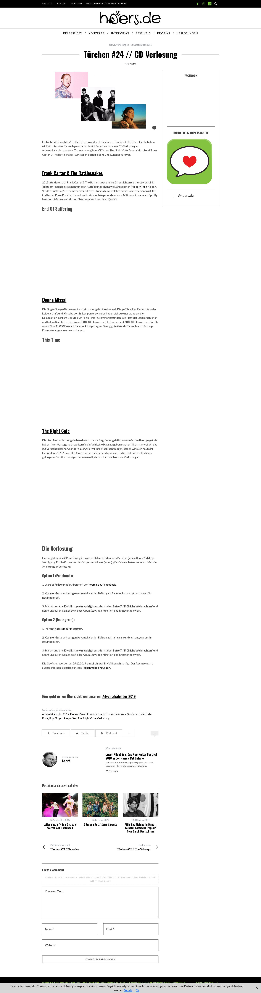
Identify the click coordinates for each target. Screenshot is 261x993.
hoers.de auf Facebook (102, 584)
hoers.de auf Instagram (68, 628)
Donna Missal (54, 299)
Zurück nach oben (205, 983)
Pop (51, 718)
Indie (142, 714)
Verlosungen (122, 44)
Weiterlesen (112, 771)
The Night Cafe (56, 430)
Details (128, 990)
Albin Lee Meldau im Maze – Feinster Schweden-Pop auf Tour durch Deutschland (141, 828)
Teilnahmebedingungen (96, 667)
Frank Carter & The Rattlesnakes (72, 173)
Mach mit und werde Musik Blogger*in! (106, 4)
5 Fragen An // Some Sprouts (100, 824)
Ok (137, 990)
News (112, 44)
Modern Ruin (139, 186)
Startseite (47, 4)
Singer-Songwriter (66, 718)
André (133, 63)
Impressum (76, 4)
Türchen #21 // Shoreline (64, 847)
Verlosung (103, 718)
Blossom (48, 186)
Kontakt (61, 4)
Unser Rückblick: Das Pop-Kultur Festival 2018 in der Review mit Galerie (131, 756)
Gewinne (132, 714)
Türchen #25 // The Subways (134, 847)
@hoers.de (186, 195)
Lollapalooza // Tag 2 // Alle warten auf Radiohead (60, 826)
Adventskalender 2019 (119, 696)
